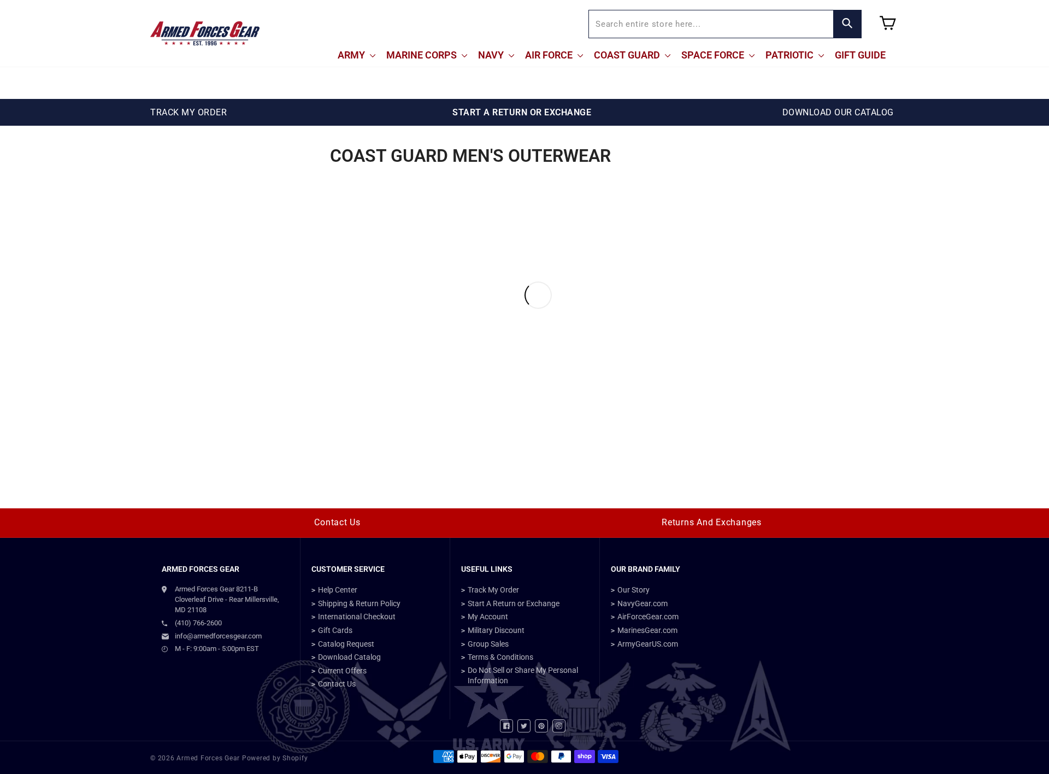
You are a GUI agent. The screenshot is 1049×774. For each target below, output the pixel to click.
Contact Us (337, 522)
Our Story (633, 589)
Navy (492, 55)
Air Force (550, 55)
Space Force (713, 55)
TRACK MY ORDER (188, 112)
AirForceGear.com (648, 616)
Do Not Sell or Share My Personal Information (523, 675)
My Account (488, 616)
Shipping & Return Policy (359, 603)
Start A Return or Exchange (513, 603)
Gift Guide (860, 55)
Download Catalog (349, 657)
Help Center (337, 589)
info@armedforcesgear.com (218, 636)
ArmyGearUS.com (647, 644)
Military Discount (496, 630)
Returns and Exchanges (712, 522)
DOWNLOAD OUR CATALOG (838, 112)
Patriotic (790, 55)
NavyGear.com (642, 603)
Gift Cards (335, 630)
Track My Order (493, 589)
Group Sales (488, 644)
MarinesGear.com (647, 630)
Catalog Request (346, 644)
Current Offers (342, 670)
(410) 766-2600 (198, 623)
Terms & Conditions (500, 657)
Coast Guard (628, 55)
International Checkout (357, 616)
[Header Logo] (205, 33)
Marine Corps (422, 55)
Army (352, 55)
